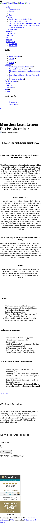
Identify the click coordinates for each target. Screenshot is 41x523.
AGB (12, 520)
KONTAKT (5, 393)
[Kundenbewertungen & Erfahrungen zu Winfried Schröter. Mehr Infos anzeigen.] (10, 495)
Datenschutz (4, 520)
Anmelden (6, 452)
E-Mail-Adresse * (6, 442)
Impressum (32, 518)
